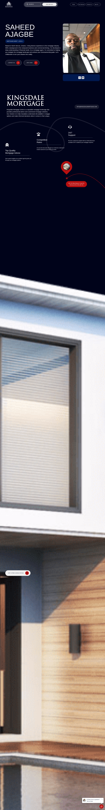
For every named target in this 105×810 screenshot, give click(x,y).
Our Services (81, 4)
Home (73, 4)
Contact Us (89, 4)
